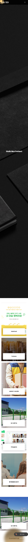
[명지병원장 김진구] (13, 470)
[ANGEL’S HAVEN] (13, 379)
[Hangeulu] (13, 441)
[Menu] (26, 2)
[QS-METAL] (13, 413)
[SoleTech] (13, 319)
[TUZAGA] (13, 349)
